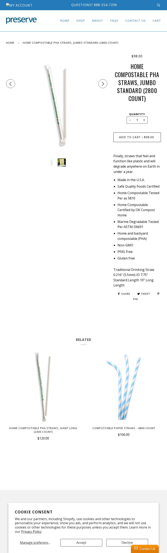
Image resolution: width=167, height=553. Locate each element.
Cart (157, 20)
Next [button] (102, 83)
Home (64, 20)
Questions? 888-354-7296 (94, 5)
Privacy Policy (31, 531)
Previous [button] (10, 83)
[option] (56, 104)
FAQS (114, 20)
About (97, 20)
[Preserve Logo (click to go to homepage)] (21, 21)
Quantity (137, 114)
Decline (127, 542)
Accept (81, 542)
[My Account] (19, 5)
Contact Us (135, 20)
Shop (80, 20)
